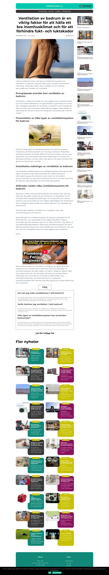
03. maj (36, 421)
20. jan (36, 476)
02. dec (36, 530)
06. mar (66, 458)
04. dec (66, 512)
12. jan (65, 494)
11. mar (36, 458)
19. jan (66, 476)
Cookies (57, 11)
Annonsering (42, 11)
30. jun (66, 367)
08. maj (66, 403)
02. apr (66, 440)
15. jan (36, 494)
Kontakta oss (66, 11)
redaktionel (70, 35)
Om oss (51, 11)
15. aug (36, 349)
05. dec (36, 512)
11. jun (36, 385)
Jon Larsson (31, 35)
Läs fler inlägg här (45, 333)
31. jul (35, 367)
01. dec (66, 530)
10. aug (66, 349)
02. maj (36, 440)
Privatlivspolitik (57, 572)
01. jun (66, 385)
